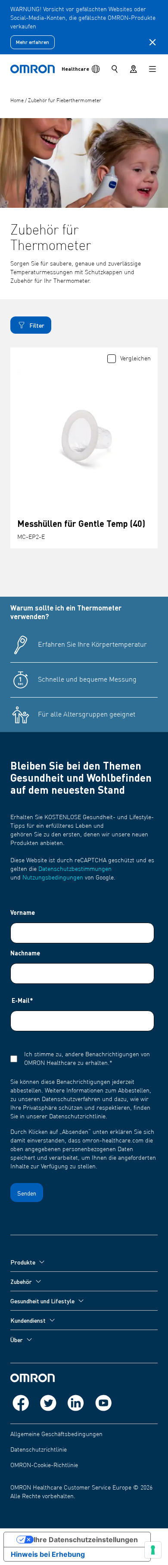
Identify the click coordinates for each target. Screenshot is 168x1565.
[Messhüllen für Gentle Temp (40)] (84, 436)
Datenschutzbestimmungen (75, 869)
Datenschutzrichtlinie (38, 1450)
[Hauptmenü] (152, 69)
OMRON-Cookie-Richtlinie (44, 1465)
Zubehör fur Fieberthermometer (64, 100)
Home (17, 100)
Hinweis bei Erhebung (48, 1554)
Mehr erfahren (32, 42)
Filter (36, 325)
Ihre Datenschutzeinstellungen (86, 1539)
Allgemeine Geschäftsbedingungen (56, 1434)
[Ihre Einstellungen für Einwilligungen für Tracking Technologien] (153, 1550)
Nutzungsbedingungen (52, 878)
